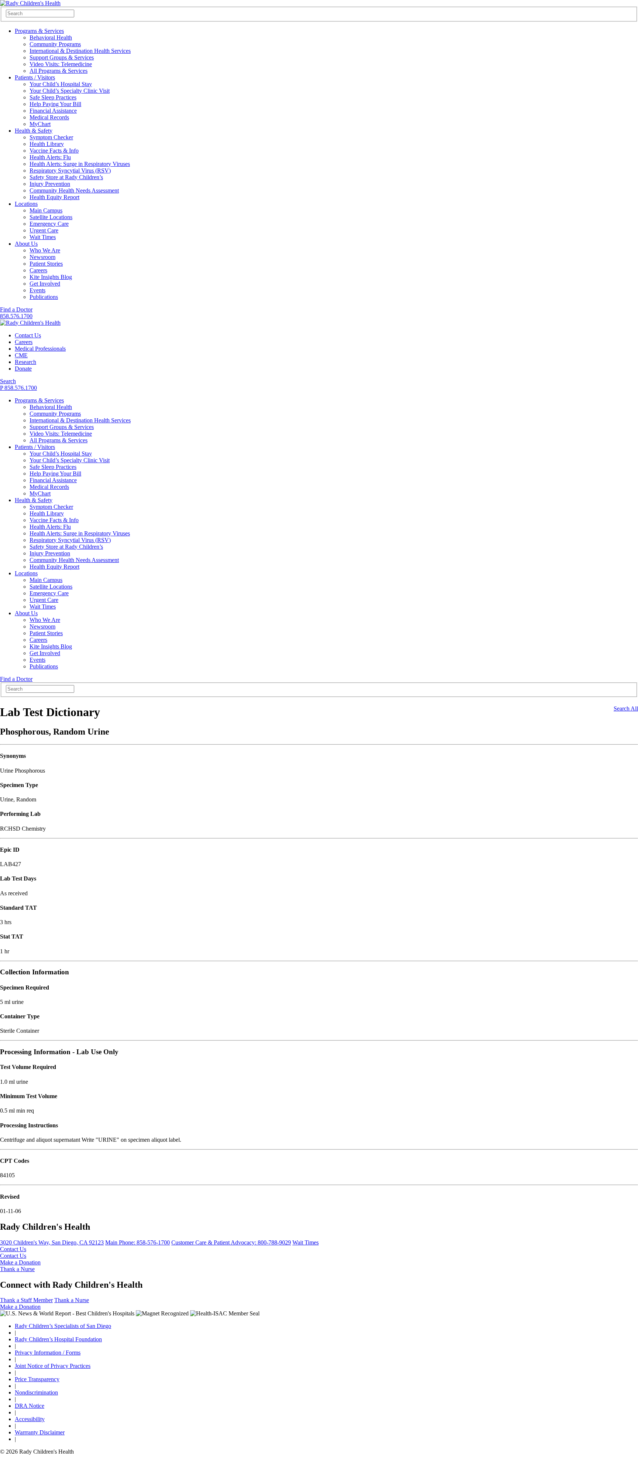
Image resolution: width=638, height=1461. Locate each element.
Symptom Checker (51, 137)
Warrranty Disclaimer (40, 1432)
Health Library (47, 144)
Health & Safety (33, 130)
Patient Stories (46, 263)
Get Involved (45, 283)
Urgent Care (44, 230)
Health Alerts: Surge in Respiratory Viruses (80, 164)
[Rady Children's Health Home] (30, 3)
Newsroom (42, 257)
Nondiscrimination (36, 1392)
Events (37, 290)
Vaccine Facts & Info (54, 150)
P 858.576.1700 (18, 388)
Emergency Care (49, 224)
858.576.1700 (16, 316)
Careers (38, 270)
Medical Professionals (40, 348)
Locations (26, 204)
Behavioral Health (51, 37)
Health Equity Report (54, 197)
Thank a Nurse (17, 1269)
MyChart (40, 124)
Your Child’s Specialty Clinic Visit (70, 91)
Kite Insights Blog (51, 277)
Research (25, 362)
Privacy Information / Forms (47, 1352)
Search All (626, 708)
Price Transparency (37, 1379)
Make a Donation (20, 1262)
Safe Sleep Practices (53, 97)
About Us (26, 244)
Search (8, 381)
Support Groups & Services (62, 57)
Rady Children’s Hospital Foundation (58, 1339)
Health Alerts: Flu (50, 157)
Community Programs (55, 44)
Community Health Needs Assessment (74, 190)
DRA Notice (29, 1406)
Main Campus (46, 210)
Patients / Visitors (35, 77)
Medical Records (49, 117)
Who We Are (45, 250)
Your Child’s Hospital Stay (61, 84)
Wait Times (43, 237)
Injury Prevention (50, 184)
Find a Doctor (16, 309)
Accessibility (30, 1419)
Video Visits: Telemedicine (61, 64)
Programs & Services (39, 31)
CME (21, 355)
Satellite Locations (51, 217)
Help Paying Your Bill (55, 104)
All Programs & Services (59, 71)
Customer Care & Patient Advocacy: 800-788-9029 (231, 1242)
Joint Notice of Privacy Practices (52, 1366)
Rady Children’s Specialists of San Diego (63, 1326)
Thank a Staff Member (26, 1300)
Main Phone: (137, 1242)
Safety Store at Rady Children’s (66, 177)
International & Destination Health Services (80, 51)
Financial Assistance (53, 111)
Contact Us (28, 335)
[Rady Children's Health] (30, 323)
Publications (44, 297)
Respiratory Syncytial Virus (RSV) (70, 170)
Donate (23, 368)
